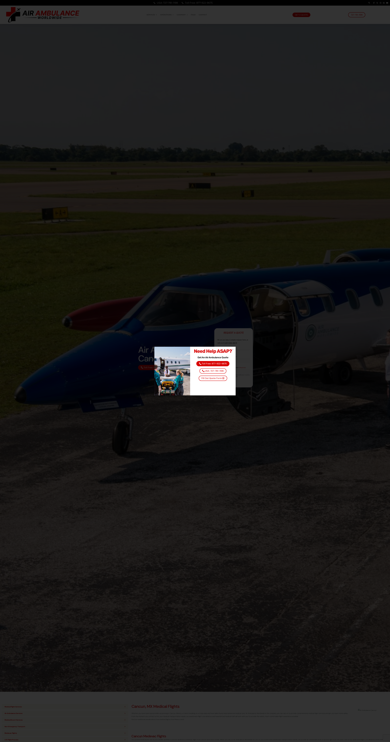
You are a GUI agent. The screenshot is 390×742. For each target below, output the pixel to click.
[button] (233, 349)
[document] (195, 371)
